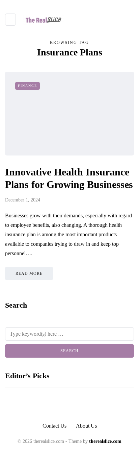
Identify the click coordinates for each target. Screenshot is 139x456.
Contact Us (54, 426)
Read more (29, 273)
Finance (27, 86)
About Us (86, 426)
